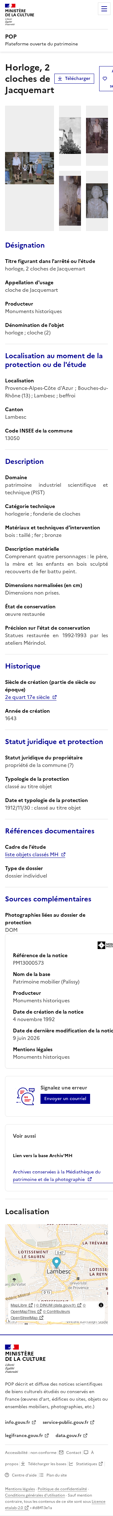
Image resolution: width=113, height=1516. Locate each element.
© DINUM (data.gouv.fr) (56, 1305)
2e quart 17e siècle (27, 697)
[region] (56, 1274)
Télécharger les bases (47, 1464)
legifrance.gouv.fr (24, 1435)
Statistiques (86, 1464)
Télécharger (77, 78)
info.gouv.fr (17, 1422)
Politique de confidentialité (62, 1489)
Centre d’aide (24, 1475)
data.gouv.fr (69, 1435)
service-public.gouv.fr (66, 1422)
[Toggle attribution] (101, 1305)
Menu (104, 9)
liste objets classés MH (31, 854)
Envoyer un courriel (65, 1098)
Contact (73, 1453)
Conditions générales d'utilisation (35, 1495)
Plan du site (56, 1475)
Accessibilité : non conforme (30, 1453)
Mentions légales (20, 1489)
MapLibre (19, 1305)
